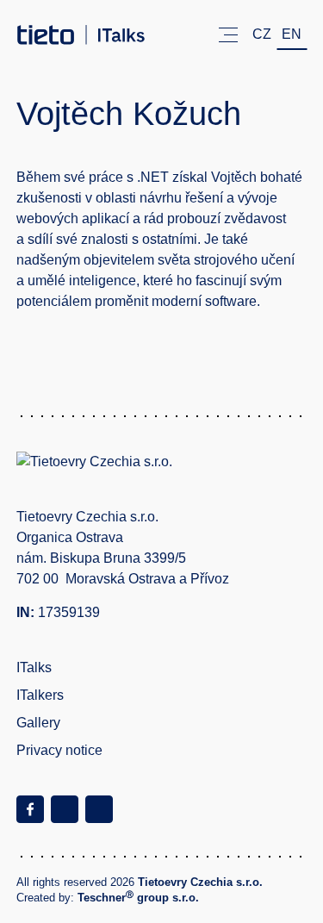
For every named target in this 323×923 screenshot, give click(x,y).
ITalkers (40, 695)
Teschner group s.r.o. (138, 897)
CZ (261, 34)
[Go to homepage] (81, 35)
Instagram (64, 809)
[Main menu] (228, 34)
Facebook (30, 809)
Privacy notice (59, 750)
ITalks (34, 667)
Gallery (38, 722)
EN (291, 34)
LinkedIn (99, 809)
